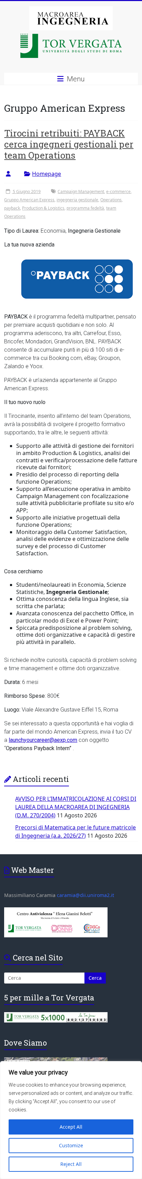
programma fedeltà (85, 208)
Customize (71, 1145)
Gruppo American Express (29, 200)
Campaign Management (81, 191)
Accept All (71, 1126)
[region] (71, 1120)
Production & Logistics (43, 208)
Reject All (71, 1164)
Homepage (46, 174)
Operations (111, 200)
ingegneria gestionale (77, 200)
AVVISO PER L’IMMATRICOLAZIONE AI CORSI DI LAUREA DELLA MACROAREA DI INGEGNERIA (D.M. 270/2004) (75, 807)
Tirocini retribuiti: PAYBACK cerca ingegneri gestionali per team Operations (68, 144)
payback (12, 208)
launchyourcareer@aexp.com (43, 740)
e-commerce (118, 191)
